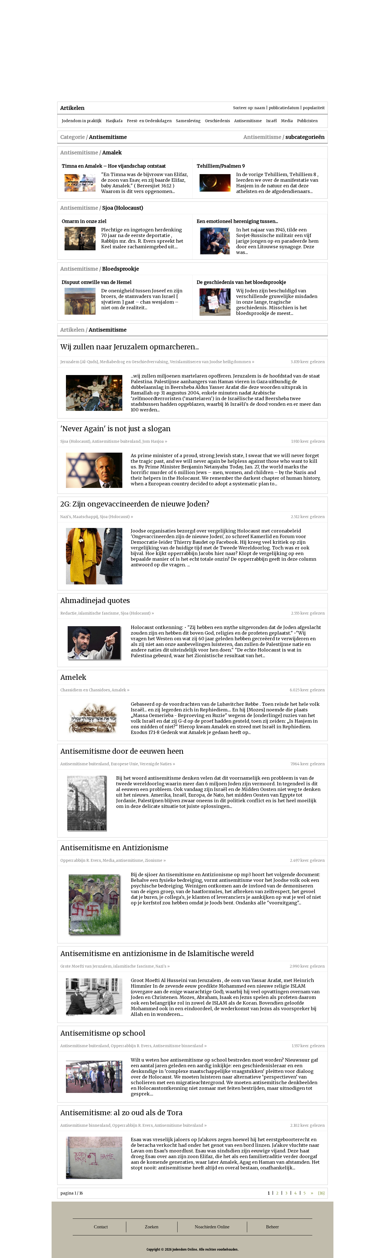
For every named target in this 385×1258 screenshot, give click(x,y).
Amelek (73, 677)
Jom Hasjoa (153, 441)
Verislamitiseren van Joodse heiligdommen (210, 362)
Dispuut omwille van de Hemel (97, 282)
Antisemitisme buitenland (116, 441)
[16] (321, 1193)
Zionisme (153, 860)
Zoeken (151, 1226)
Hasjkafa (114, 121)
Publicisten (307, 121)
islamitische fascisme (98, 613)
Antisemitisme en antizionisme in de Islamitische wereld (157, 953)
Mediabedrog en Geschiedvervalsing (134, 362)
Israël (271, 121)
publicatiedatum (284, 108)
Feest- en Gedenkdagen (149, 121)
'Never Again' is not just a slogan (115, 428)
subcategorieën (305, 137)
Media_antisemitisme (123, 860)
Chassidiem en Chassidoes (85, 690)
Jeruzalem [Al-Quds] (79, 362)
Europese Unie (124, 764)
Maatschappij (85, 516)
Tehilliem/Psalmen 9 (221, 166)
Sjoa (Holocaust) (122, 208)
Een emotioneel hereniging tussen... (237, 221)
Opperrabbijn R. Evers (80, 860)
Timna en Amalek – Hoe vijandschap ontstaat (114, 166)
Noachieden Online (212, 1226)
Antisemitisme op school (102, 1033)
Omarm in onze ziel (84, 221)
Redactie (68, 613)
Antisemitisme (248, 121)
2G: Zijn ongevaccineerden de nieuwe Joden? (134, 504)
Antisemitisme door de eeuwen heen (122, 751)
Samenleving (188, 121)
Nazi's (65, 516)
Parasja (196, 90)
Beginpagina (77, 90)
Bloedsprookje (120, 269)
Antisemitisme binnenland (178, 1046)
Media (287, 121)
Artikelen (126, 90)
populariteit (314, 108)
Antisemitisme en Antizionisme (114, 847)
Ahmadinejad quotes (95, 600)
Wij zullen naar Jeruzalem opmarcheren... (129, 347)
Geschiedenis (217, 121)
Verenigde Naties (156, 764)
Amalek (112, 152)
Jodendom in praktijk (81, 121)
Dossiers (162, 90)
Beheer (272, 1226)
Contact (101, 1226)
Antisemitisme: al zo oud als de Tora (121, 1112)
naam (259, 108)
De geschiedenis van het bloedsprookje (241, 282)
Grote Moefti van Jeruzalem (86, 966)
